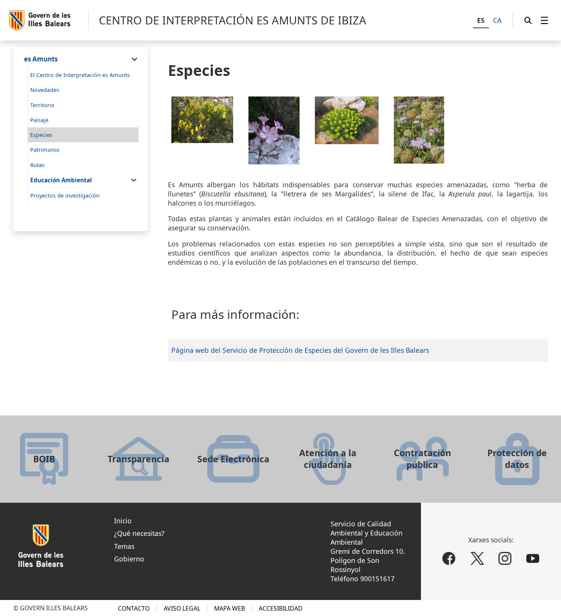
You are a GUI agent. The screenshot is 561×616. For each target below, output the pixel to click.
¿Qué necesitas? (139, 533)
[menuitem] (544, 20)
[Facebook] (449, 558)
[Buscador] (528, 20)
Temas (124, 546)
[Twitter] (477, 558)
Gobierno (129, 558)
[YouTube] (533, 558)
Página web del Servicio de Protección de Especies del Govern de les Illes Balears (300, 350)
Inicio (123, 520)
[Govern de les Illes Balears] (48, 20)
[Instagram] (505, 558)
